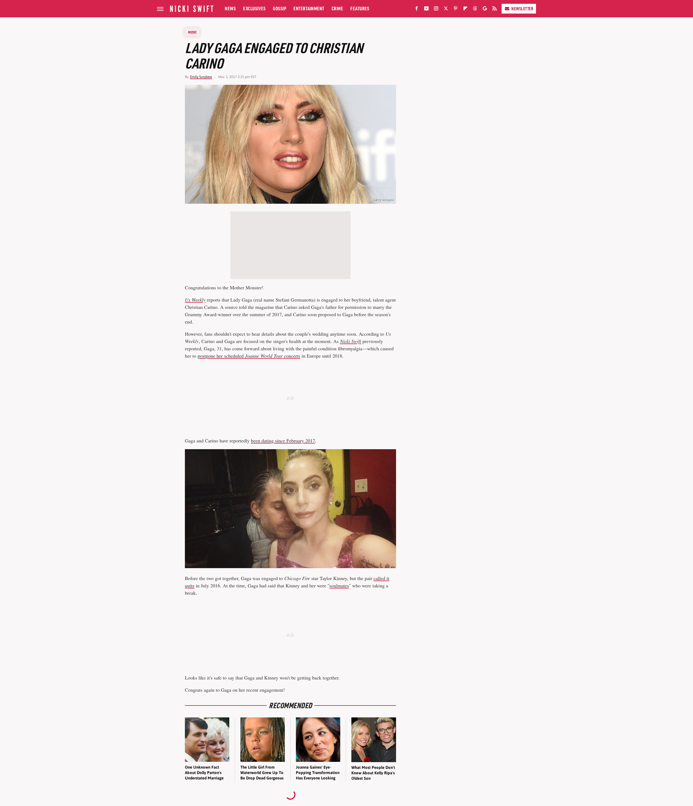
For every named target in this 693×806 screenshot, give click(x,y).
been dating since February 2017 (283, 440)
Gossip (279, 8)
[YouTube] (426, 9)
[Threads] (475, 9)
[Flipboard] (465, 9)
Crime (337, 8)
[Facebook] (416, 9)
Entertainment (308, 8)
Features (359, 8)
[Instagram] (436, 9)
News (230, 8)
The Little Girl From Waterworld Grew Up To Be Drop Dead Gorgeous (261, 773)
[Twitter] (446, 9)
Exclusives (254, 8)
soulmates (339, 585)
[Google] (485, 9)
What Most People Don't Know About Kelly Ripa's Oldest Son (373, 773)
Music (192, 32)
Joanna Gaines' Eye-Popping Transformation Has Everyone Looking (317, 773)
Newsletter (522, 8)
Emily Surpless (201, 77)
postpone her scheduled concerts (249, 355)
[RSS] (494, 9)
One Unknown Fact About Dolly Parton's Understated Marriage (204, 773)
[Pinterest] (455, 9)
